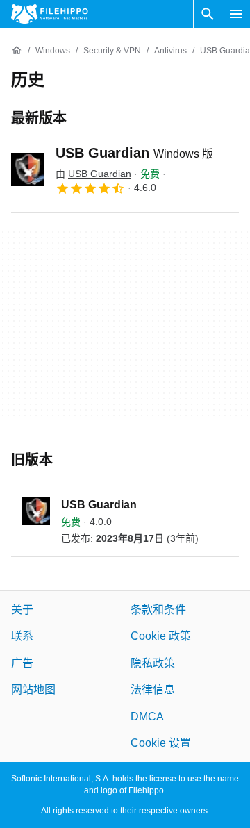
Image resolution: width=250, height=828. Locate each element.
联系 (22, 637)
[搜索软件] (208, 14)
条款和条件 (158, 609)
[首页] (16, 50)
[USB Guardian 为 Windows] (27, 169)
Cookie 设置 (161, 743)
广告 (22, 663)
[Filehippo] (49, 14)
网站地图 (33, 689)
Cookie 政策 (161, 637)
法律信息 (153, 689)
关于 (22, 609)
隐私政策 (153, 663)
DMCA (147, 716)
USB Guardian (134, 152)
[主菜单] (236, 14)
